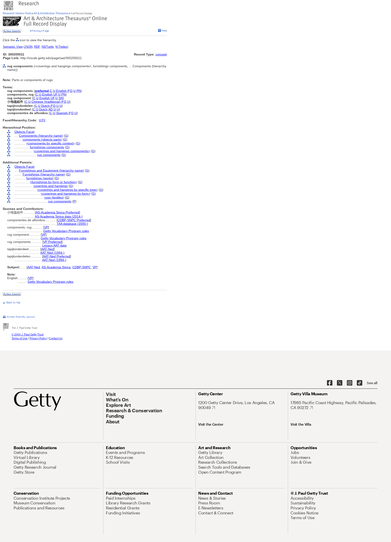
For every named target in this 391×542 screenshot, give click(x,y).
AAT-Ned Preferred (56, 256)
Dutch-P (46, 106)
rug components (48, 155)
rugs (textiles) (54, 197)
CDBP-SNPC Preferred (73, 220)
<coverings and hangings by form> (65, 193)
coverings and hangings (50, 186)
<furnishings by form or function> (53, 182)
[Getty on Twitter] (339, 383)
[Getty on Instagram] (349, 383)
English (47, 94)
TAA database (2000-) (72, 223)
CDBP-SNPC (81, 267)
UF (55, 94)
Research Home (13, 13)
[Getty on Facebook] (329, 383)
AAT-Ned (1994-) (52, 252)
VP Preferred (52, 242)
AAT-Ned (47, 249)
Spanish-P (63, 113)
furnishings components (47, 147)
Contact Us (55, 338)
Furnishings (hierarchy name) (44, 174)
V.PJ (42, 120)
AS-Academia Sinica (56, 267)
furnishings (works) (39, 178)
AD (50, 109)
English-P (62, 91)
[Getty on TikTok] (359, 383)
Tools (28, 13)
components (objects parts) (42, 139)
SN (61, 98)
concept (161, 54)
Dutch (43, 109)
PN (78, 91)
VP (46, 227)
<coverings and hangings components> (61, 151)
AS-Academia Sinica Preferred (57, 212)
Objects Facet (24, 132)
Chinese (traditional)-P (47, 101)
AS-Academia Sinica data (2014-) (59, 216)
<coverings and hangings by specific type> (67, 190)
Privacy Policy (38, 338)
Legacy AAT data (54, 245)
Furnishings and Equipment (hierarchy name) (51, 170)
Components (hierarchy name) (41, 135)
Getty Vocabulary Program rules (66, 231)
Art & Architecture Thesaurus (51, 13)
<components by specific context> (50, 143)
